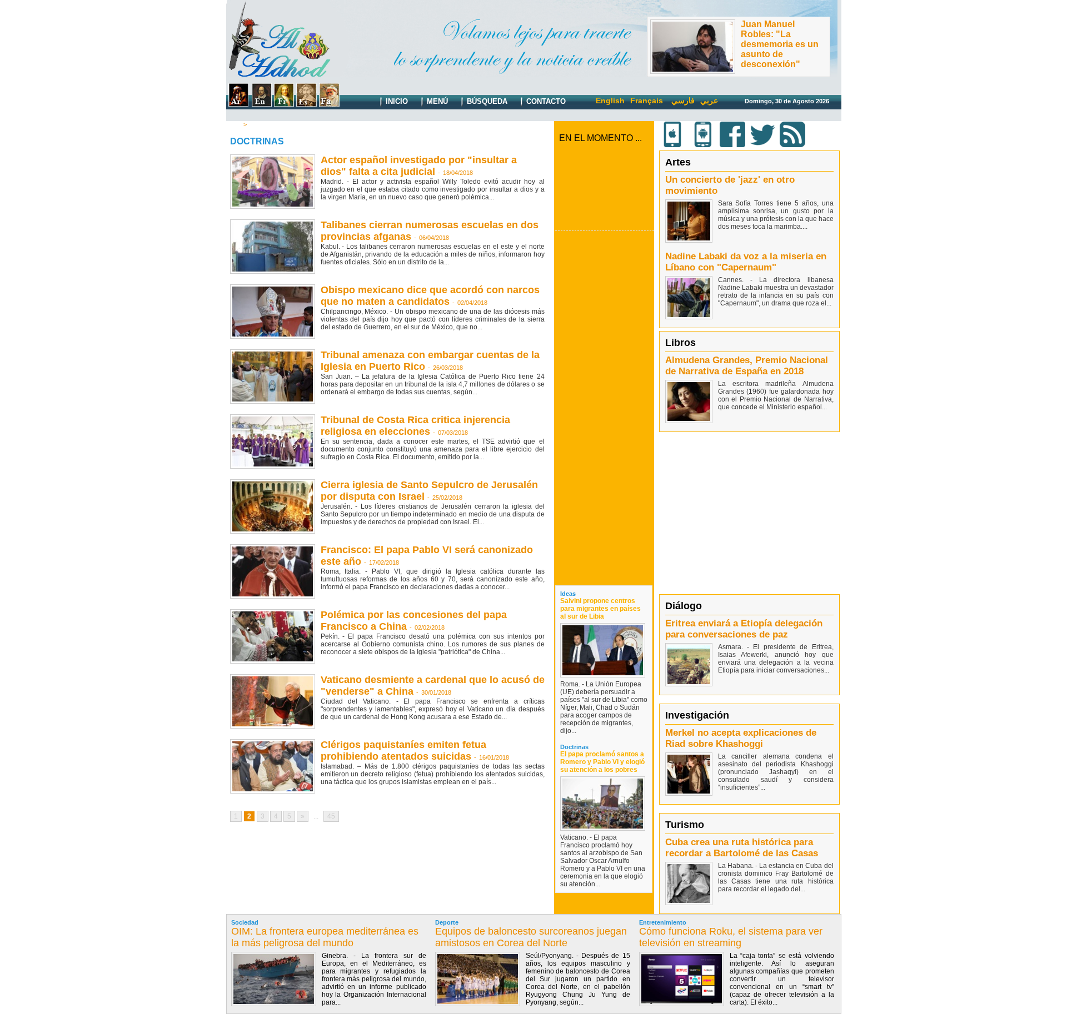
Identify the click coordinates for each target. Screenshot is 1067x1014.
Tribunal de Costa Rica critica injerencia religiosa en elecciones (415, 425)
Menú (436, 101)
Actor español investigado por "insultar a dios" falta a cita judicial (419, 165)
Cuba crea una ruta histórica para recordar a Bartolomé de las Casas (741, 848)
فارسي (683, 100)
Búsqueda (486, 101)
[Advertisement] (604, 407)
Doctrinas (263, 124)
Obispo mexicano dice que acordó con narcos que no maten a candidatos (430, 295)
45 (331, 816)
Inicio (395, 101)
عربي (709, 100)
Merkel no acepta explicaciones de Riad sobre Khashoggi (740, 738)
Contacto (545, 101)
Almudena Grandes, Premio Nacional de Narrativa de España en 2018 (746, 366)
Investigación (697, 715)
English (610, 100)
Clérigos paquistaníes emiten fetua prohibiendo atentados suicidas (403, 750)
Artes (678, 162)
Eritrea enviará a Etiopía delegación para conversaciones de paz (743, 629)
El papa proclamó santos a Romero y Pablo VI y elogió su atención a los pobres (602, 762)
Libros (680, 342)
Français (646, 100)
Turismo (684, 824)
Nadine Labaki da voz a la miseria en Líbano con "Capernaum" (745, 262)
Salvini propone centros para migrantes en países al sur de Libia (600, 608)
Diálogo (683, 605)
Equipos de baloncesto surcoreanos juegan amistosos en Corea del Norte (531, 937)
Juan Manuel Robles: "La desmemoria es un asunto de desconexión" (780, 44)
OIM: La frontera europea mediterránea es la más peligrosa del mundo (324, 937)
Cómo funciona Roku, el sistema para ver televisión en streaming (730, 937)
